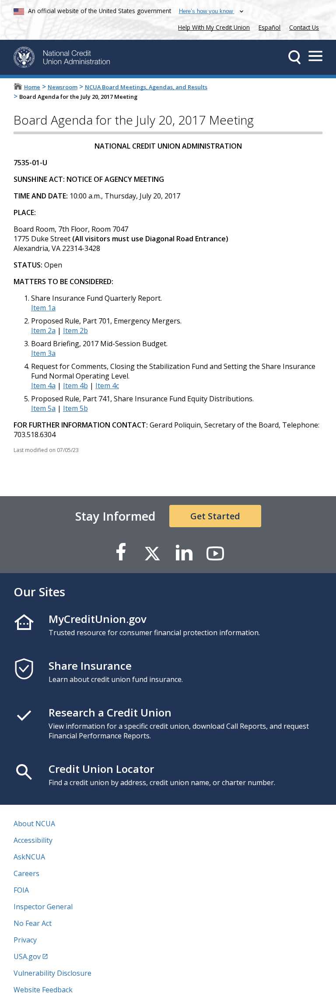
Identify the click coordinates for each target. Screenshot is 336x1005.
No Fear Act (33, 923)
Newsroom (62, 87)
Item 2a (43, 330)
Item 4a (43, 385)
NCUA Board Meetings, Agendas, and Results (146, 87)
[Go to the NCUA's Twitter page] (152, 552)
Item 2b (75, 330)
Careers (26, 873)
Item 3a (43, 353)
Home (32, 87)
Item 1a (43, 308)
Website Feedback (43, 990)
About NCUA (34, 823)
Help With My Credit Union (212, 26)
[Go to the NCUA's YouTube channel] (215, 552)
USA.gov (27, 956)
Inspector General (43, 906)
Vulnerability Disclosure (52, 973)
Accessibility (33, 840)
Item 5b (75, 408)
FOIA (21, 890)
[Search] (294, 57)
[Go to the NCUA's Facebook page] (120, 552)
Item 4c (107, 385)
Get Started (215, 516)
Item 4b (75, 385)
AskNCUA (29, 857)
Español (269, 27)
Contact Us (304, 27)
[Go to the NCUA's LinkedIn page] (183, 552)
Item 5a (43, 408)
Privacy (25, 940)
